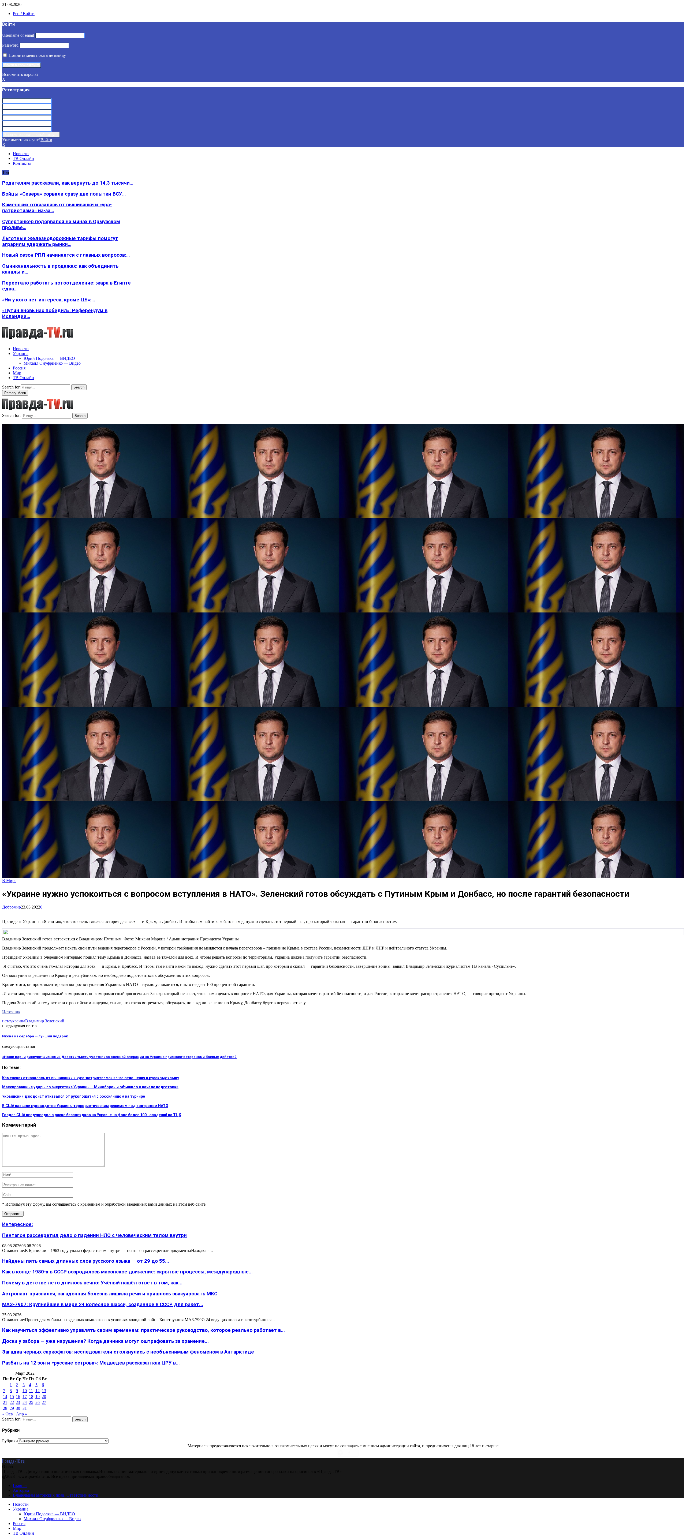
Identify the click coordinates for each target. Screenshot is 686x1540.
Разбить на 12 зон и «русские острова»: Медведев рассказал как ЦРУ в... (91, 1363)
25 (31, 1402)
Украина (20, 353)
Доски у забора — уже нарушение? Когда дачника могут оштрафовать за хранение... (105, 1341)
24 (25, 1402)
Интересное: (17, 1224)
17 (25, 1396)
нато (6, 1021)
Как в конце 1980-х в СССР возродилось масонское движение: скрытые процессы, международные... (127, 1272)
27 (44, 1402)
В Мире (9, 880)
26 (37, 1402)
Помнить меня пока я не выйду (37, 55)
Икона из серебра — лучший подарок (35, 1036)
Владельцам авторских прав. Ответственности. (56, 1495)
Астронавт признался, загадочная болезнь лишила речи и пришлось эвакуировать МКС (109, 1294)
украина (17, 1021)
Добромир (11, 907)
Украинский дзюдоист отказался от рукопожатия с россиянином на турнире (73, 1096)
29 (12, 1408)
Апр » (21, 1414)
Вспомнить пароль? (20, 74)
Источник (11, 1012)
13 (44, 1390)
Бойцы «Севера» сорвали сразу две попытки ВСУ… (64, 194)
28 (5, 1408)
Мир (17, 373)
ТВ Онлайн (23, 158)
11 (31, 1390)
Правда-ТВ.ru (13, 1461)
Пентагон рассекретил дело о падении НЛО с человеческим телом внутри (94, 1235)
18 (31, 1396)
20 (44, 1396)
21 (5, 1402)
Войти (46, 139)
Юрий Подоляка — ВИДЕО (49, 358)
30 (18, 1408)
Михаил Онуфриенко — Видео (52, 363)
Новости (21, 153)
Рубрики (10, 1440)
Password (10, 45)
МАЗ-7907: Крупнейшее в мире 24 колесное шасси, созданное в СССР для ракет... (102, 1304)
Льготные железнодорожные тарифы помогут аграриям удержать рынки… (60, 241)
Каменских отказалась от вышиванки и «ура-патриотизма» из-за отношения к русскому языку (90, 1078)
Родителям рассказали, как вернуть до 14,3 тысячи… (67, 183)
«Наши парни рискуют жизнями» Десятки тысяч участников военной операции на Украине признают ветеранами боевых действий (119, 1057)
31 (25, 1408)
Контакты (22, 163)
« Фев (7, 1414)
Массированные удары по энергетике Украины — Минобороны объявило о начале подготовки (90, 1087)
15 (12, 1396)
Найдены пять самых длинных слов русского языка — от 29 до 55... (85, 1261)
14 (5, 1396)
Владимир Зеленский (44, 1021)
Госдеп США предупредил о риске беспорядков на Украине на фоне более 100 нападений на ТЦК (91, 1115)
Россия (19, 368)
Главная (20, 1485)
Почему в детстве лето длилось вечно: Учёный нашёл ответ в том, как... (92, 1283)
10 (25, 1390)
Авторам (21, 1490)
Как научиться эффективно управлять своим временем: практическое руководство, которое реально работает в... (143, 1330)
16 (18, 1396)
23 (18, 1402)
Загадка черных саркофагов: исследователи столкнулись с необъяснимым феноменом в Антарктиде (128, 1352)
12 (37, 1390)
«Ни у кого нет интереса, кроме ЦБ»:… (48, 300)
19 (37, 1396)
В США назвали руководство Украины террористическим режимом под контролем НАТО (85, 1106)
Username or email (18, 35)
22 (12, 1402)
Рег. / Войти (24, 13)
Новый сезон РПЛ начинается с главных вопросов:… (66, 255)
